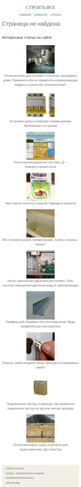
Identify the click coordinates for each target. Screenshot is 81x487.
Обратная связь (13, 482)
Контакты (10, 473)
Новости (40, 14)
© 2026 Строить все (15, 468)
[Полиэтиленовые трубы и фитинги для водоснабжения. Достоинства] (40, 440)
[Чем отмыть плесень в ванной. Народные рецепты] (40, 198)
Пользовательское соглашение (30, 473)
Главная (25, 14)
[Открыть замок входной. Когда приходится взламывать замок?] (40, 358)
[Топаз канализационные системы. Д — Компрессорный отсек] (40, 157)
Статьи (55, 14)
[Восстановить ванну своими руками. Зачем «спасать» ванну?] (40, 235)
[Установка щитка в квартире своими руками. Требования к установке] (40, 116)
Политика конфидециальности (20, 477)
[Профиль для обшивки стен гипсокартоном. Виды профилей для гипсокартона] (40, 317)
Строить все (40, 7)
